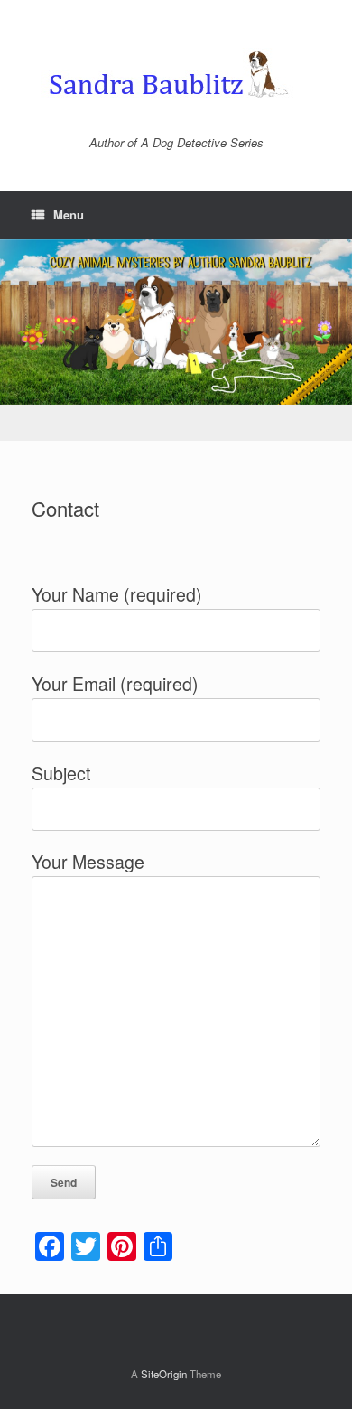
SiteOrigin (164, 1374)
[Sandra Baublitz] (176, 74)
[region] (176, 340)
